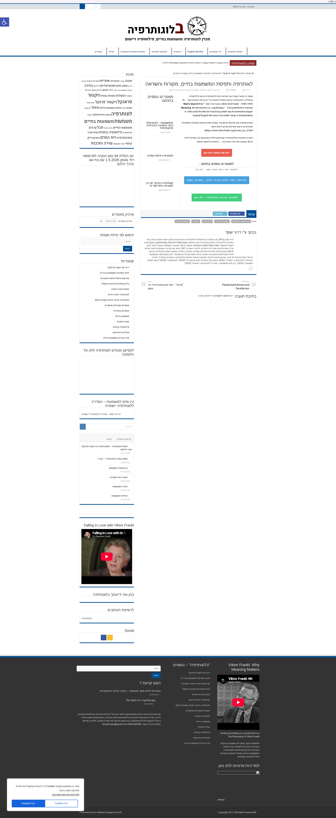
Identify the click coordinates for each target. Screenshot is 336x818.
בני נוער (116, 90)
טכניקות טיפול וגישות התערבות (114, 278)
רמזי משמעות (119, 143)
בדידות (96, 86)
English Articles (195, 51)
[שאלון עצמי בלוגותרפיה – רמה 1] (130, 458)
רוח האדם (108, 137)
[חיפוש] (82, 6)
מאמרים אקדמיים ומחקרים (133, 51)
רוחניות (96, 138)
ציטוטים (177, 51)
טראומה (87, 108)
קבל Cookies (28, 803)
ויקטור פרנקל (106, 102)
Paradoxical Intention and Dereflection (235, 285)
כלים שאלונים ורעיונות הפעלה (115, 283)
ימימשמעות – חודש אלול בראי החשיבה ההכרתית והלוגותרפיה (159, 125)
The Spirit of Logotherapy (140, 700)
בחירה (89, 85)
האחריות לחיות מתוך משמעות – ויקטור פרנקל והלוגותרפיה (130, 691)
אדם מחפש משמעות (241, 221)
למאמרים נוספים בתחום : (217, 164)
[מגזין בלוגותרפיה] (168, 28)
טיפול (95, 107)
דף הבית (251, 51)
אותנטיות (115, 81)
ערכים (93, 127)
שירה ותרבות (102, 143)
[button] (4, 22)
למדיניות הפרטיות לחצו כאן (65, 795)
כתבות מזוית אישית (120, 289)
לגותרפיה (207, 221)
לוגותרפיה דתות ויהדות (118, 294)
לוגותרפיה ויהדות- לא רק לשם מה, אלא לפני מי (159, 184)
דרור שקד (246, 90)
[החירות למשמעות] (130, 495)
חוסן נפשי (90, 102)
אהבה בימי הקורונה (119, 477)
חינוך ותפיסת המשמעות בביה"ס (114, 272)
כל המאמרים (215, 51)
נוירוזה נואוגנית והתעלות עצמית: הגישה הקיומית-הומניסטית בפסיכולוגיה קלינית (195, 62)
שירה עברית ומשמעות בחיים (116, 337)
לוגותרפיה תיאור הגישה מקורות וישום (184, 90)
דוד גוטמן (108, 90)
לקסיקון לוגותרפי (159, 51)
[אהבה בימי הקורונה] (130, 477)
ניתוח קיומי (108, 128)
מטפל (89, 115)
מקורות (196, 221)
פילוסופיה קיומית (110, 132)
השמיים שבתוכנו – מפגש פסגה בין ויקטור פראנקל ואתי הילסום (107, 448)
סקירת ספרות (123, 321)
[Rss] (110, 637)
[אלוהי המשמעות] (130, 486)
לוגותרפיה (121, 114)
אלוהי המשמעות (120, 486)
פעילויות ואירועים (121, 332)
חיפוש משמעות (114, 108)
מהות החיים (105, 115)
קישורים (98, 51)
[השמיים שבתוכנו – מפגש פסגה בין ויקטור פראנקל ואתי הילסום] (130, 446)
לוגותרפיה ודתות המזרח (160, 155)
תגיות (109, 439)
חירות (102, 108)
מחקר (95, 115)
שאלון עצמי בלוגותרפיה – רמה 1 (112, 458)
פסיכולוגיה (93, 132)
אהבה (128, 80)
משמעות (123, 121)
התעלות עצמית (108, 96)
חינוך (124, 108)
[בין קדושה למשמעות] (130, 467)
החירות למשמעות (119, 495)
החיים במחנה (96, 90)
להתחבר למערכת (222, 295)
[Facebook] (103, 637)
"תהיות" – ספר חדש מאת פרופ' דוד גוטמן (165, 285)
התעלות (121, 95)
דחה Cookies (61, 803)
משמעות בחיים (182, 221)
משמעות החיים (122, 127)
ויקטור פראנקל (222, 221)
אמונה (124, 86)
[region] (45, 795)
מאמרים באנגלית (121, 310)
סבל (100, 127)
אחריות (105, 80)
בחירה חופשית (126, 90)
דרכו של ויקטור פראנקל (233, 73)
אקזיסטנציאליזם (110, 86)
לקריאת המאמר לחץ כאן (216, 153)
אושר (122, 81)
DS (120, 812)
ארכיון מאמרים (125, 221)
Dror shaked (98, 812)
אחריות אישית (93, 81)
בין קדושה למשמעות (118, 468)
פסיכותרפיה (124, 138)
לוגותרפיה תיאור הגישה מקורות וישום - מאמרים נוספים (217, 180)
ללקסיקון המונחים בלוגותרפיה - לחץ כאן (216, 197)
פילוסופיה (127, 132)
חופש (129, 108)
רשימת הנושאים (235, 51)
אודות (111, 51)
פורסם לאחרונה (124, 439)
